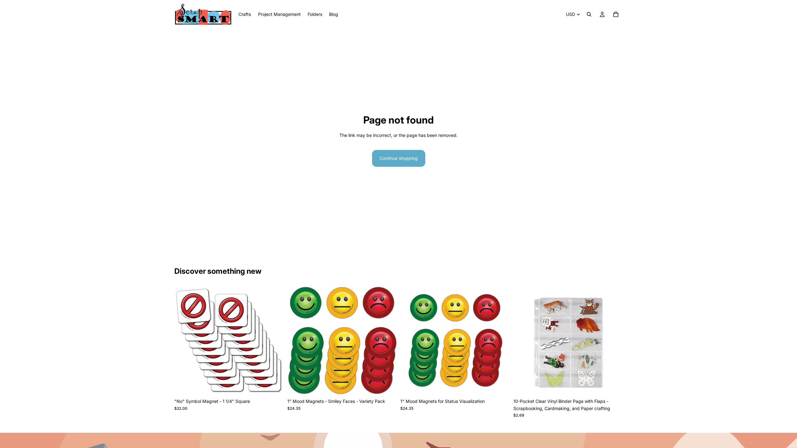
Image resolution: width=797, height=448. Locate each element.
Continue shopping (399, 158)
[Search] (589, 14)
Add (618, 385)
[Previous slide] (296, 341)
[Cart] (616, 14)
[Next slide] (387, 341)
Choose (279, 385)
